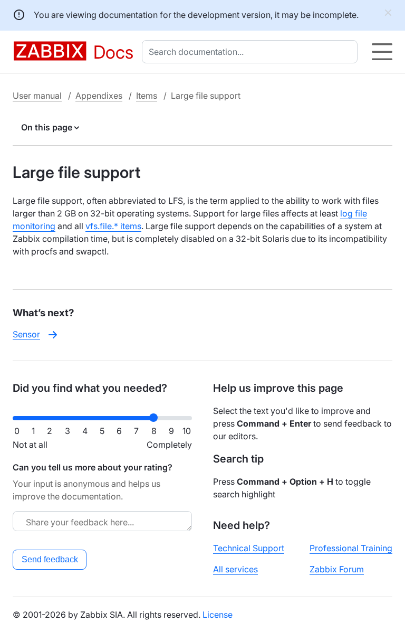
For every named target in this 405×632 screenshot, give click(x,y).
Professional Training (351, 548)
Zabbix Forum (337, 569)
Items (146, 95)
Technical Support (248, 548)
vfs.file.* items (113, 226)
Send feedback (50, 559)
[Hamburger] (382, 51)
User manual (37, 95)
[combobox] (252, 52)
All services (235, 569)
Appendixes (98, 95)
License (217, 614)
